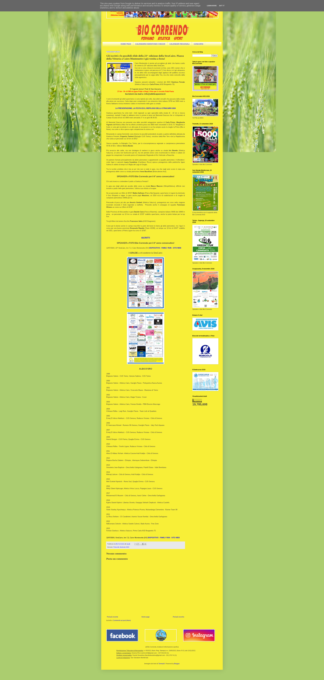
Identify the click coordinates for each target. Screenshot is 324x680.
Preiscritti (116, 547)
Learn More (212, 6)
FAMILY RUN (166, 248)
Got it (222, 6)
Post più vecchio (178, 617)
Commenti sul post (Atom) (122, 620)
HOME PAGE (126, 44)
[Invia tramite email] (135, 544)
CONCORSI (198, 44)
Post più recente (112, 617)
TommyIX (161, 664)
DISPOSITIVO (154, 248)
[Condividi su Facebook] (143, 544)
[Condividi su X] (140, 544)
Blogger (176, 664)
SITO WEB (177, 248)
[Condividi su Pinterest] (145, 544)
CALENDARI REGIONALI (179, 44)
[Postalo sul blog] (138, 544)
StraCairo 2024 (124, 547)
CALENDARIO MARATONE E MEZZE (150, 44)
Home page (145, 617)
